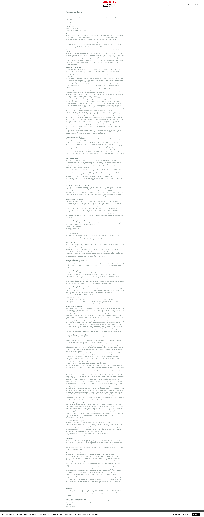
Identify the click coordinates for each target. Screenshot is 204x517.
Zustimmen (196, 514)
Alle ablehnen (186, 514)
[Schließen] (202, 514)
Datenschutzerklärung (94, 514)
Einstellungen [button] (176, 514)
